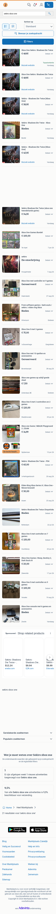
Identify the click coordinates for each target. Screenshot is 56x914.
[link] (6, 5)
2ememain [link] (33, 874)
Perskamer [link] (7, 869)
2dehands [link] (7, 874)
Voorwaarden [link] (8, 851)
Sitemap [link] (6, 879)
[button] (35, 5)
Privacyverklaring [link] (36, 851)
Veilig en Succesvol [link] (11, 846)
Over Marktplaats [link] (10, 864)
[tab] (5, 26)
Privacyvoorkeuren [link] (37, 856)
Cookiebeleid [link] (8, 856)
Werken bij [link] (33, 864)
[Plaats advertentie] (49, 5)
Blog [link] (4, 841)
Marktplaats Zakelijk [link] (38, 841)
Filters (30, 41)
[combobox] (24, 13)
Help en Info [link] (34, 846)
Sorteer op (28, 22)
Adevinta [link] (32, 869)
